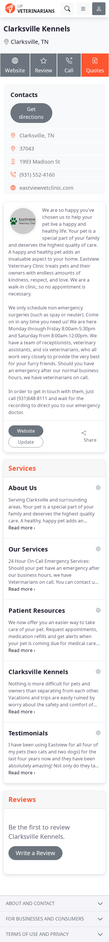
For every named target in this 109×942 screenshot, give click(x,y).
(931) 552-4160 (37, 174)
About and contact (30, 903)
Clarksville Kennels (36, 28)
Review (43, 70)
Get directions (31, 112)
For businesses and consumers (45, 919)
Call (69, 70)
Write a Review (35, 853)
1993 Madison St (39, 161)
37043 (26, 148)
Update (26, 442)
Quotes (95, 70)
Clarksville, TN (30, 42)
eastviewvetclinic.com (46, 187)
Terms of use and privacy (37, 934)
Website (15, 70)
